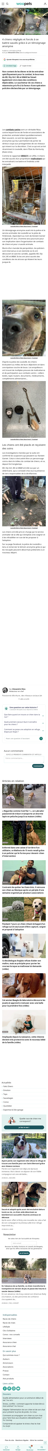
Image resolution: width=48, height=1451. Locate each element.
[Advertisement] (24, 658)
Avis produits (8, 1378)
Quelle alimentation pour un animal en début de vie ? (23, 1399)
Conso (6, 1102)
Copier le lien (26, 66)
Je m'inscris (24, 1253)
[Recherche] (7, 4)
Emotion (6, 1090)
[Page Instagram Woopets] (14, 1389)
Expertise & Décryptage (13, 1110)
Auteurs (6, 1359)
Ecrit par (10, 53)
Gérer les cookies (36, 1440)
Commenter (38, 766)
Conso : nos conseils (11, 1334)
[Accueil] (24, 4)
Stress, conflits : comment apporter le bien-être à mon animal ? (23, 1405)
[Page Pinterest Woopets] (9, 1389)
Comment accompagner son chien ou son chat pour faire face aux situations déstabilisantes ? (22, 1417)
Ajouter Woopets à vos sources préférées (21, 59)
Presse (5, 1371)
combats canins (13, 129)
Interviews (7, 1338)
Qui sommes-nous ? (11, 1355)
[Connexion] (45, 4)
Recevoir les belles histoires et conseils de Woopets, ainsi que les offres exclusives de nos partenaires (24, 1247)
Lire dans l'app (11, 66)
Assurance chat (9, 1346)
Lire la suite (24, 699)
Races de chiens (9, 1319)
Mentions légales (21, 1440)
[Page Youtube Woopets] (18, 1389)
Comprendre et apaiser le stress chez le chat (21, 1424)
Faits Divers (8, 1086)
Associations (8, 1367)
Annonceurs (8, 1363)
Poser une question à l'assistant (18, 738)
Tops (5, 1094)
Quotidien (7, 1106)
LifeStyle (6, 1326)
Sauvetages (8, 1098)
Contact (6, 1374)
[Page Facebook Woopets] (5, 1389)
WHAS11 (24, 156)
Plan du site (9, 1440)
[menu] (3, 4)
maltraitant (36, 158)
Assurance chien (10, 1342)
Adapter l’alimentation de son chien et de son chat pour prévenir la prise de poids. (24, 1410)
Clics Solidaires (9, 1330)
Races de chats (9, 1323)
